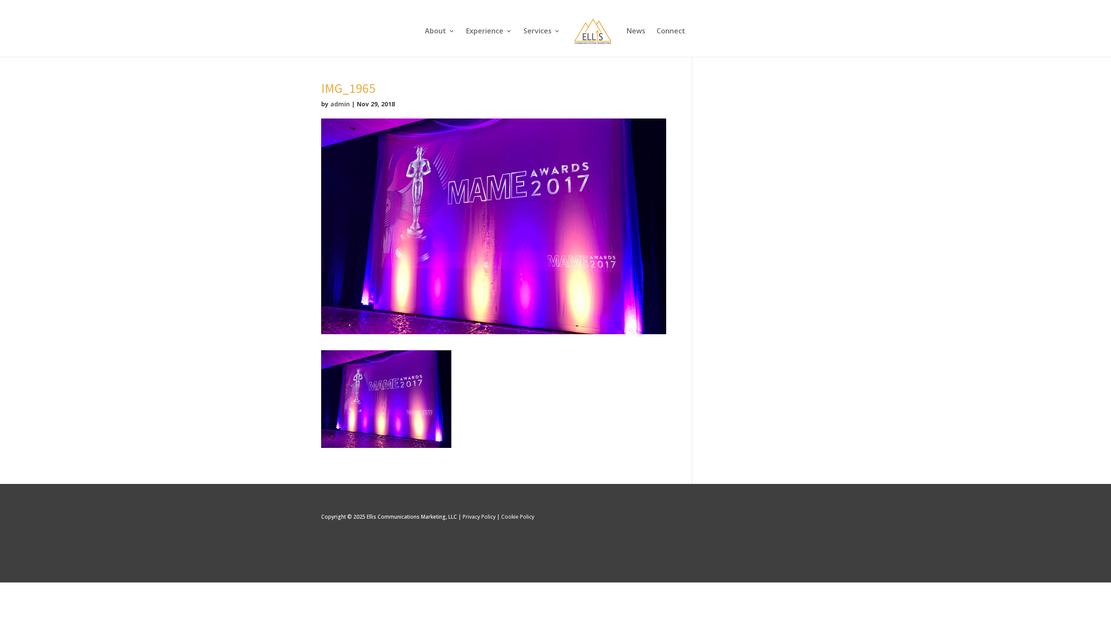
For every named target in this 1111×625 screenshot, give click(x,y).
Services (537, 32)
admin (340, 104)
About (435, 32)
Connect (671, 32)
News (636, 32)
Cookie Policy (517, 516)
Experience (484, 32)
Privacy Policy (479, 516)
